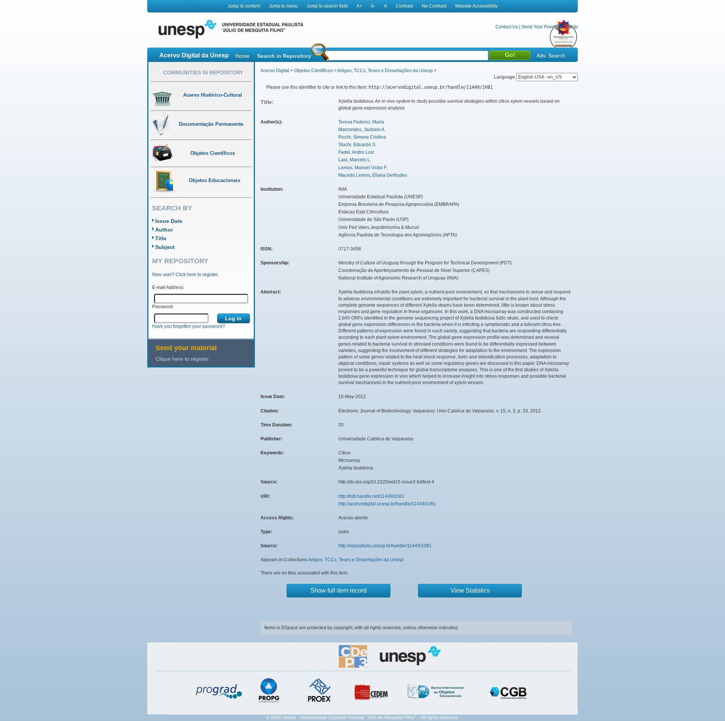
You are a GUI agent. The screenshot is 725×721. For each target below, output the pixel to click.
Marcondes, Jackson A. (362, 129)
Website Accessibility (476, 6)
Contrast (404, 6)
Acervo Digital (275, 70)
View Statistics (470, 590)
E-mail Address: (168, 287)
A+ (359, 6)
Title (161, 238)
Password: (163, 306)
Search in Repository (284, 56)
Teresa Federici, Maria (361, 122)
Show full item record (338, 590)
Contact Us (506, 26)
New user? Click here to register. (185, 274)
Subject (165, 247)
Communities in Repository (203, 72)
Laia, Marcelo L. (354, 159)
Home (242, 56)
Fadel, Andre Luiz (356, 152)
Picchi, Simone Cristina (362, 137)
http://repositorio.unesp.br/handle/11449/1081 (385, 545)
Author (164, 230)
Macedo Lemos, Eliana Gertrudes (372, 175)
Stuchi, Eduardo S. (357, 144)
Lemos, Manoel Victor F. (362, 167)
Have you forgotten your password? (188, 326)
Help (573, 26)
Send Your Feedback (543, 26)
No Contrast (434, 6)
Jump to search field (327, 6)
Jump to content (244, 6)
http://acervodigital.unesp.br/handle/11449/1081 (387, 503)
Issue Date (168, 221)
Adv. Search (551, 55)
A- (373, 6)
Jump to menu (283, 6)
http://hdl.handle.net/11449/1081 (371, 496)
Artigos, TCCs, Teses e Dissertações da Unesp (385, 70)
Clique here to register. (183, 359)
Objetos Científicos (313, 70)
